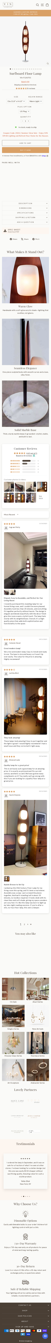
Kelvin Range (35, 97)
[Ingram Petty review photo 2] (7, 592)
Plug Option (25, 107)
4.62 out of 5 (31, 453)
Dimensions (25, 208)
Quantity (25, 117)
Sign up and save (25, 1327)
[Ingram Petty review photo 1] (25, 560)
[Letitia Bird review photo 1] (25, 706)
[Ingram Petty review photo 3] (13, 592)
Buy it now (25, 150)
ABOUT (24, 1321)
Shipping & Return (25, 217)
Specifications (25, 213)
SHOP (25, 1311)
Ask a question (25, 222)
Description (25, 203)
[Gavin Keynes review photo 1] (25, 837)
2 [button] (24, 924)
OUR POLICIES (25, 1316)
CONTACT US (25, 1305)
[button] (21, 88)
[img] (9, 524)
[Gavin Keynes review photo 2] (7, 879)
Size (16, 97)
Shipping (17, 85)
